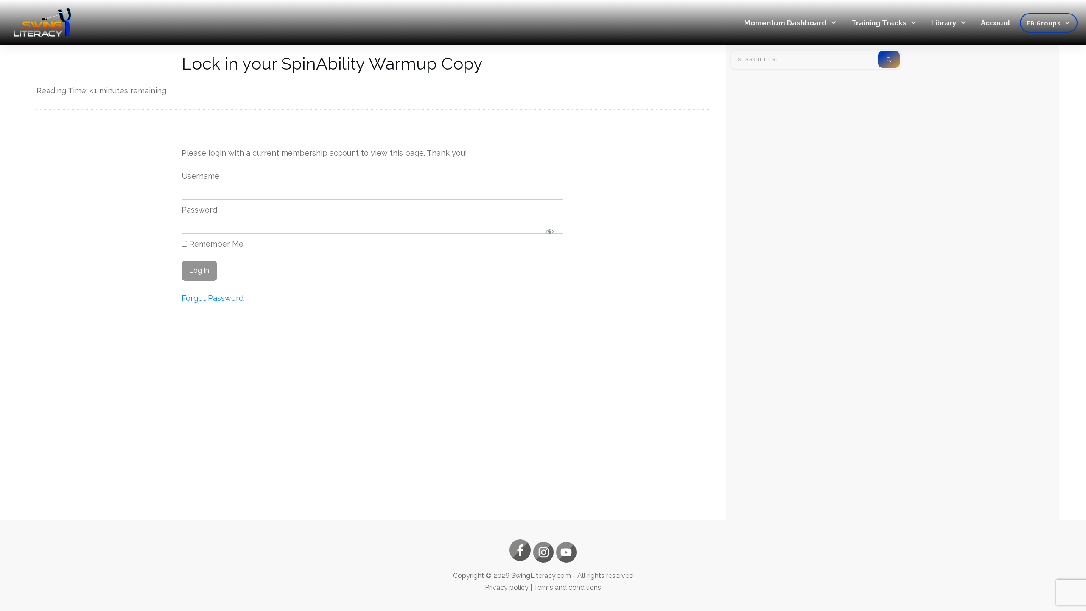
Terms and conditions (567, 587)
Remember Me (215, 243)
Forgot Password (213, 298)
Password (199, 209)
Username (200, 175)
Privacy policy (507, 587)
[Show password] (549, 231)
